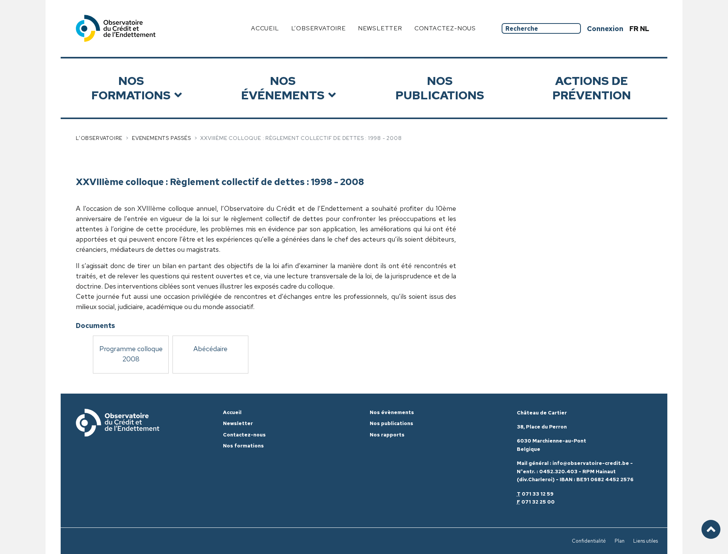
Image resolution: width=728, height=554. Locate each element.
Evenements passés (161, 138)
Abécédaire (210, 348)
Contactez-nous (445, 28)
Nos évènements (392, 412)
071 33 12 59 (538, 494)
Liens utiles (645, 541)
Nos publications (439, 88)
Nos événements (283, 88)
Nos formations (131, 88)
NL (644, 28)
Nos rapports (387, 435)
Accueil (265, 28)
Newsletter (380, 28)
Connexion (605, 28)
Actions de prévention (591, 88)
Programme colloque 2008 (131, 353)
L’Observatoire (99, 138)
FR (634, 28)
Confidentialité (589, 541)
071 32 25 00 (538, 502)
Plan (619, 541)
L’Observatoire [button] (318, 28)
